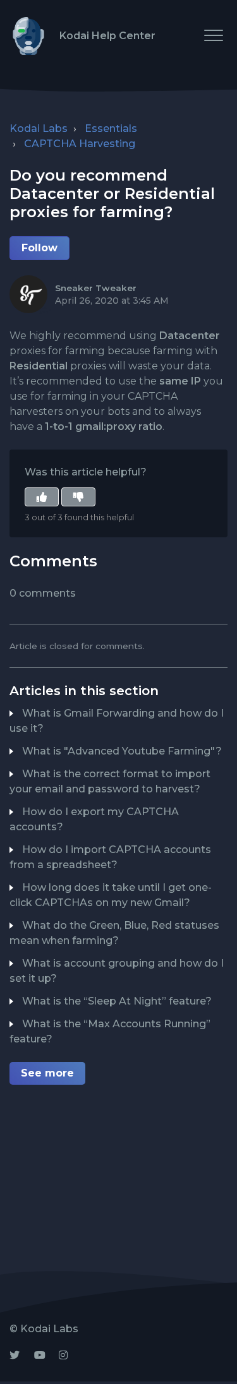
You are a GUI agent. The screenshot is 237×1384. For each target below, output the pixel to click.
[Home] (28, 36)
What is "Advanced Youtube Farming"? (122, 751)
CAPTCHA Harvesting (79, 144)
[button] (213, 35)
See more (47, 1073)
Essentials (111, 128)
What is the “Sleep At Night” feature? (117, 1001)
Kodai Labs (38, 128)
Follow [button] (39, 248)
